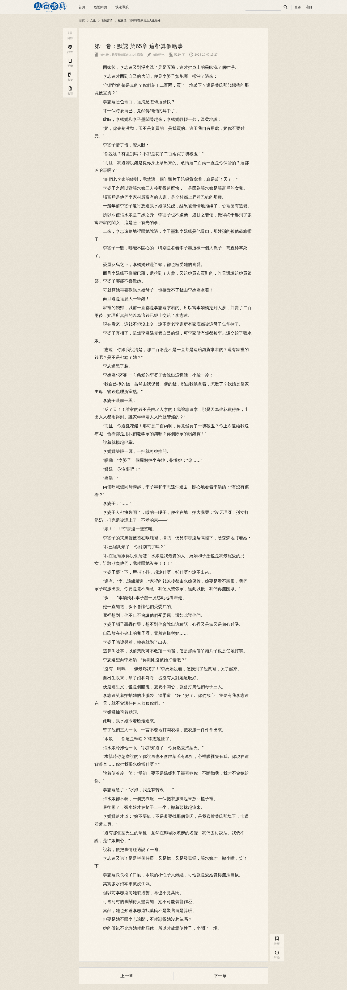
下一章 (220, 976)
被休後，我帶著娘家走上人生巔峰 (139, 20)
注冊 (309, 7)
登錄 (297, 7)
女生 (93, 20)
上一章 (126, 976)
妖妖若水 (156, 54)
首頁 (82, 7)
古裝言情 (107, 20)
